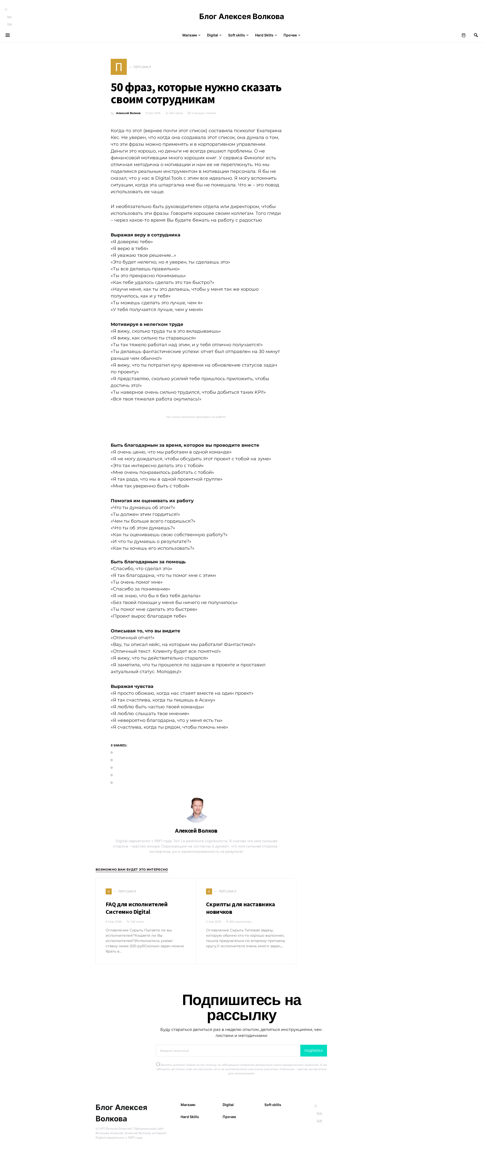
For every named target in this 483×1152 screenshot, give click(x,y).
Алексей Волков (128, 113)
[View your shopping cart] (464, 35)
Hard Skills (190, 1117)
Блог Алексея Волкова (241, 16)
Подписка (314, 1050)
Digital (228, 1105)
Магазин (188, 1105)
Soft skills (272, 1105)
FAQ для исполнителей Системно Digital (137, 908)
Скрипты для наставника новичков (240, 908)
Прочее (229, 1117)
